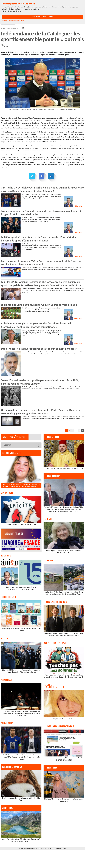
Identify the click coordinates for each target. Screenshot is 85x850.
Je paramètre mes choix (16, 20)
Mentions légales (40, 848)
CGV (46, 848)
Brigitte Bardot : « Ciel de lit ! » (63, 719)
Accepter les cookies (42, 17)
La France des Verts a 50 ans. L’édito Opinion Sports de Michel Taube (39, 305)
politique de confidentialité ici (11, 11)
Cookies (64, 848)
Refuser (4, 20)
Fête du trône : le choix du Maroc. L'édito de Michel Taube (63, 468)
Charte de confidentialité (55, 848)
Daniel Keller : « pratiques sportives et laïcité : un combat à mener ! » (39, 349)
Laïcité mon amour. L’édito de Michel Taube (21, 524)
